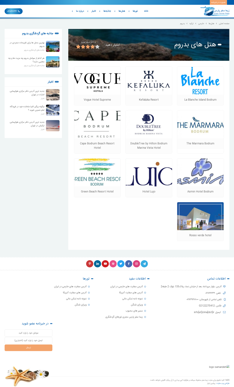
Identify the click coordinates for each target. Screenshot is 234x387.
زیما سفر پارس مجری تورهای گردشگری (124, 317)
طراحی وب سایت (222, 383)
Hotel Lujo (148, 192)
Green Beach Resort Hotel (97, 192)
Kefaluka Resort (149, 100)
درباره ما (80, 11)
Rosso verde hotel (200, 235)
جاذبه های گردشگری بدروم (37, 33)
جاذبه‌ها (107, 11)
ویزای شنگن (137, 305)
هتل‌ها (122, 11)
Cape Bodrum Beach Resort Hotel (97, 146)
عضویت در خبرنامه (218, 2)
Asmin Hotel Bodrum (200, 192)
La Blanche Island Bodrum (200, 100)
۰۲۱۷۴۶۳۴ (12, 11)
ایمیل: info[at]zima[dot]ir (207, 312)
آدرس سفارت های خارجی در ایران (126, 287)
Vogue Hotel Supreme (97, 100)
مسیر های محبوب (134, 311)
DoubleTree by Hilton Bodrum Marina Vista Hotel (148, 146)
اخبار (94, 11)
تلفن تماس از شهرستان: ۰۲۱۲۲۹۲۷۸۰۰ (204, 300)
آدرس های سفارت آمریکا (131, 293)
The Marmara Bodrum (200, 144)
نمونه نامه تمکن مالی (132, 299)
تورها (135, 11)
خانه (146, 11)
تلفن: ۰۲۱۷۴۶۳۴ (213, 293)
